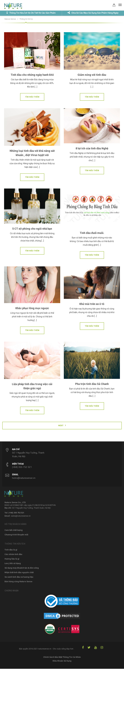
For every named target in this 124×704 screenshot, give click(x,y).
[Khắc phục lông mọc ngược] (32, 285)
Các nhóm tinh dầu (13, 554)
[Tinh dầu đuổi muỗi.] (92, 209)
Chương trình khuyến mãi (16, 534)
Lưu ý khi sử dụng (13, 563)
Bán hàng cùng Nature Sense (18, 581)
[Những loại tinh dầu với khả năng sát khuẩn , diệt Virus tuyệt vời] (32, 127)
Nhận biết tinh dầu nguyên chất (19, 572)
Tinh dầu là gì (11, 550)
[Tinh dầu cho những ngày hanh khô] (32, 51)
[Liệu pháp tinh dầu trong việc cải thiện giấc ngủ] (32, 361)
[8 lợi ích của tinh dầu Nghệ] (92, 126)
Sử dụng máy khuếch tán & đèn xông (22, 568)
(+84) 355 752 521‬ (22, 467)
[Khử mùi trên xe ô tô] (92, 283)
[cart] (114, 5)
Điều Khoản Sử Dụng (62, 661)
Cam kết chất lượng (14, 530)
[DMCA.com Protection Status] (62, 617)
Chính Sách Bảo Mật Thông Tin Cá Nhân (62, 657)
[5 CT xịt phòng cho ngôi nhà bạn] (32, 207)
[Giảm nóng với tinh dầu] (92, 51)
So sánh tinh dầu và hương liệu (19, 577)
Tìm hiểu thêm (32, 97)
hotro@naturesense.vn (23, 478)
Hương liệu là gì (12, 559)
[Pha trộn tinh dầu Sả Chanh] (92, 361)
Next (61, 425)
